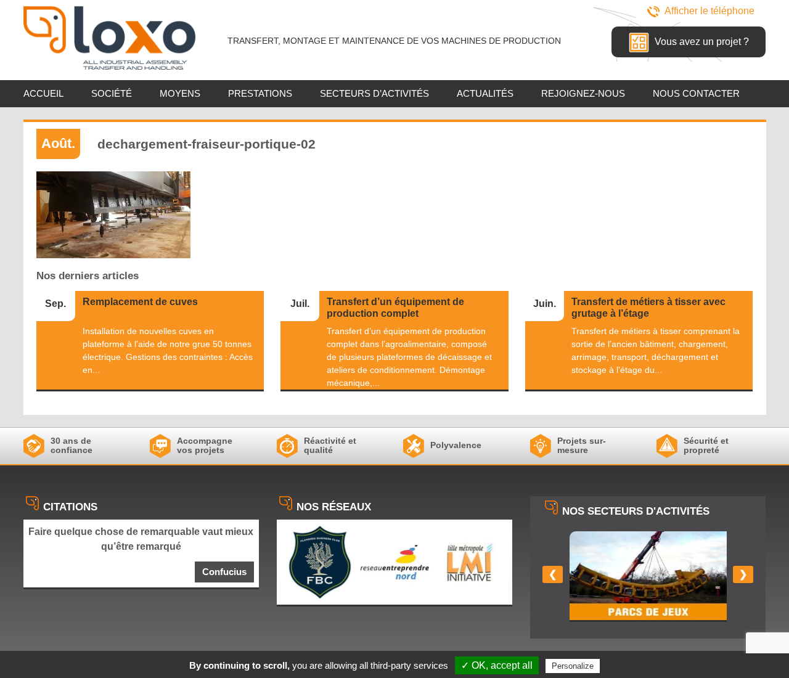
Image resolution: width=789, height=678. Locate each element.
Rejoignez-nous (583, 93)
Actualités (485, 93)
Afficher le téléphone (709, 11)
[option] (648, 576)
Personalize (573, 666)
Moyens (180, 93)
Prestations (260, 93)
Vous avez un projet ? (700, 41)
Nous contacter (696, 93)
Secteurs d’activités (374, 93)
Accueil (43, 93)
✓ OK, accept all (497, 665)
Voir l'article (124, 370)
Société (111, 93)
